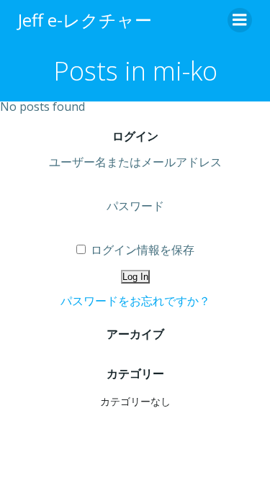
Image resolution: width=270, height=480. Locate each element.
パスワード (135, 206)
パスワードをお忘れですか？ (135, 301)
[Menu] (240, 20)
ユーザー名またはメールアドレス (135, 162)
